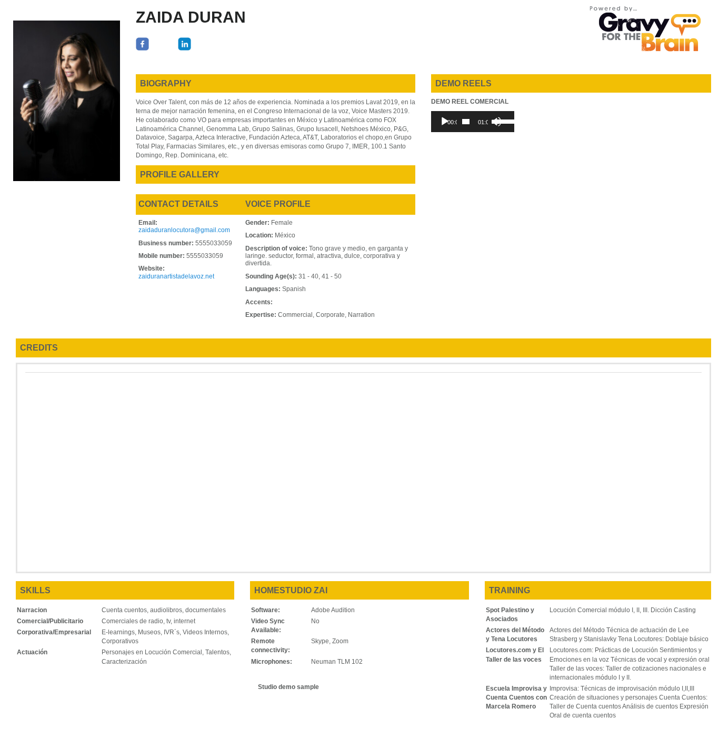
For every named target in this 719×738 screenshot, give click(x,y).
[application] (472, 121)
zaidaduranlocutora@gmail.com (184, 230)
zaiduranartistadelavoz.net (176, 276)
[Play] (445, 121)
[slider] (466, 121)
